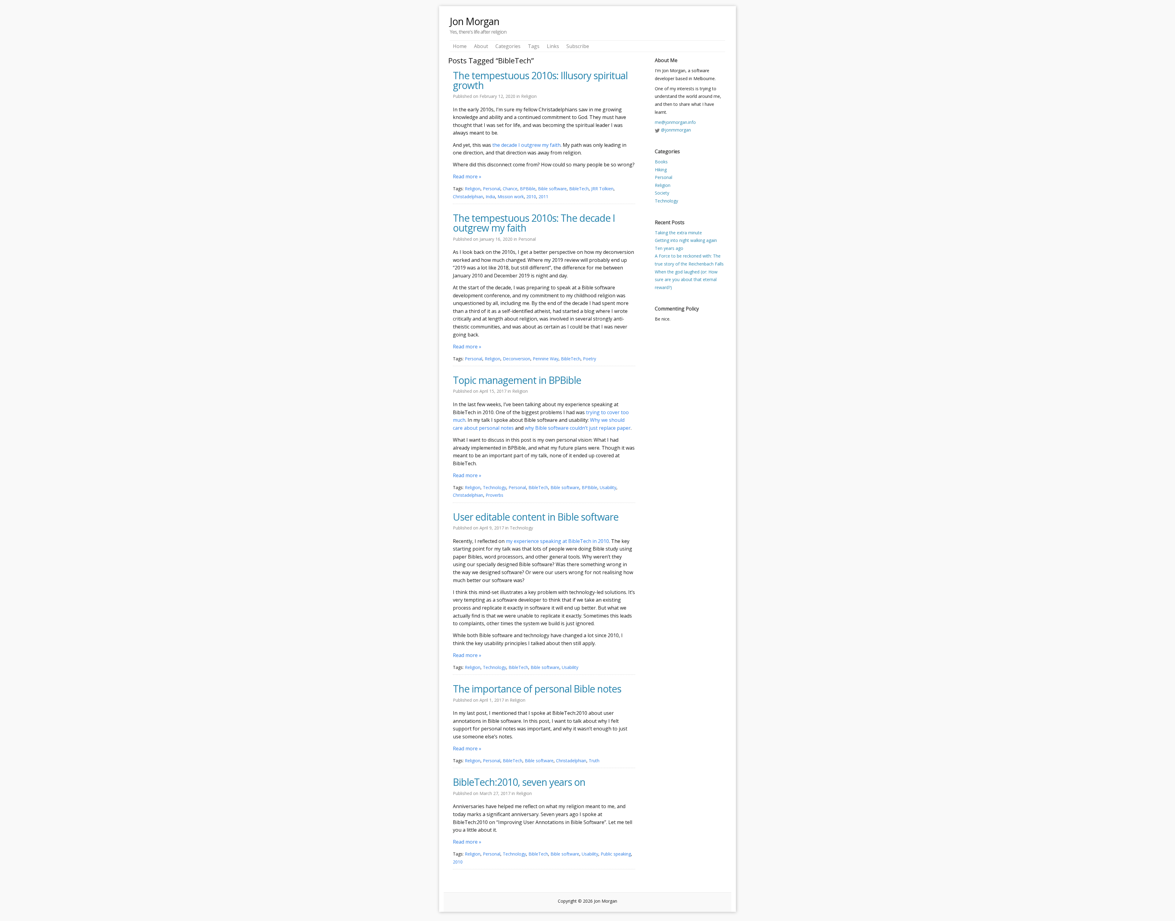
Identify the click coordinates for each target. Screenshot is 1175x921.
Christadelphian (468, 196)
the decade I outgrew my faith (526, 145)
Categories (507, 46)
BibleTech (579, 188)
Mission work (511, 196)
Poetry (589, 359)
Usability (608, 487)
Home (460, 46)
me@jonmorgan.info (675, 122)
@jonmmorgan (676, 130)
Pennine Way (545, 359)
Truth (594, 760)
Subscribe (577, 46)
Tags (533, 46)
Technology (494, 487)
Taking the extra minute (678, 233)
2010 (531, 196)
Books (661, 162)
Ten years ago (669, 248)
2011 (543, 196)
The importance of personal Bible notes (537, 689)
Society (662, 193)
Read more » (467, 176)
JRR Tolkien (602, 188)
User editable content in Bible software (535, 517)
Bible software (552, 188)
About (481, 46)
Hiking (661, 170)
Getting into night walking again (686, 240)
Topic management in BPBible (517, 380)
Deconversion (516, 359)
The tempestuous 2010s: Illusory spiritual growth (540, 80)
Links (553, 46)
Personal (491, 188)
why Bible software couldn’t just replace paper (578, 428)
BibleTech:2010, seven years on (519, 782)
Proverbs (494, 495)
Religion (529, 96)
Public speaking (616, 854)
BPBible (527, 188)
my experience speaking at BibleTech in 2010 (557, 541)
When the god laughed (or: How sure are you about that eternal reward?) (686, 279)
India (490, 196)
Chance (510, 188)
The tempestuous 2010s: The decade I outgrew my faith (534, 223)
